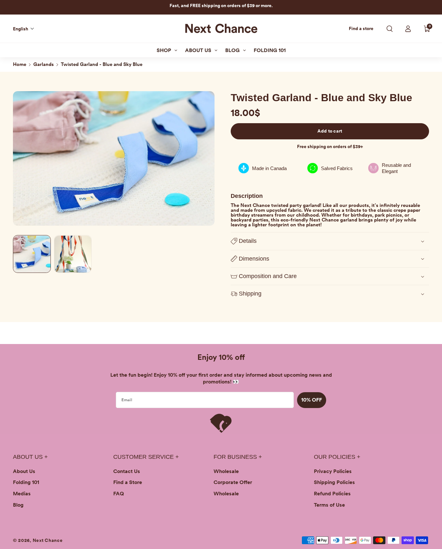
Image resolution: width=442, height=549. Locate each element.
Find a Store (127, 482)
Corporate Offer (233, 482)
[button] (24, 29)
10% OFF (311, 400)
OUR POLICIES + (337, 457)
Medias (22, 493)
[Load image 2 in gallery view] (73, 254)
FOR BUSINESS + (238, 457)
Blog (18, 505)
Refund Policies (332, 493)
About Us (24, 471)
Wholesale (226, 471)
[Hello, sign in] (408, 29)
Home (19, 64)
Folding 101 (26, 482)
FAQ (118, 493)
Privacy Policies (333, 471)
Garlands (43, 64)
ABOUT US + (30, 457)
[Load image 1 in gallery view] (32, 254)
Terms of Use (329, 505)
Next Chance (48, 540)
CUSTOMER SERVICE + (146, 457)
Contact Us (126, 471)
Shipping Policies (334, 482)
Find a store (361, 28)
